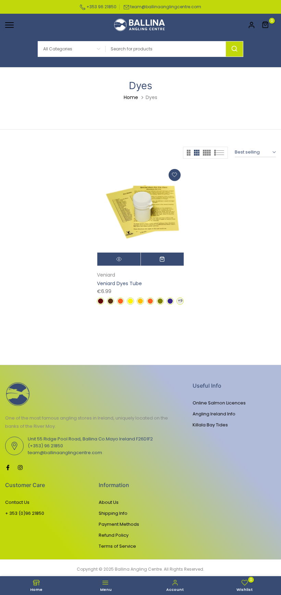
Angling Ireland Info (214, 414)
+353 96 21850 (101, 7)
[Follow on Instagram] (20, 467)
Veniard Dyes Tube (119, 283)
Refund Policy (114, 535)
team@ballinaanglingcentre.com (165, 7)
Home (131, 97)
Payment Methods (119, 524)
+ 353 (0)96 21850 (24, 513)
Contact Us (17, 502)
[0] (265, 25)
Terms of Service (117, 546)
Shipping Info (113, 513)
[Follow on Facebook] (8, 467)
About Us (109, 502)
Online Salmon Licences (219, 403)
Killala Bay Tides (210, 425)
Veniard (106, 274)
